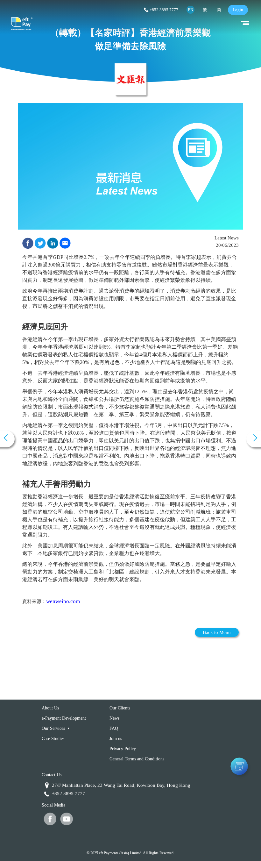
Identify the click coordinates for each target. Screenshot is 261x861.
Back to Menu (217, 632)
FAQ (113, 728)
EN (190, 9)
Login (238, 9)
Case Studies (53, 738)
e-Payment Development (64, 718)
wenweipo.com (63, 601)
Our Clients (119, 708)
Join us (115, 738)
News (114, 718)
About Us (50, 708)
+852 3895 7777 (164, 9)
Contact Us (51, 774)
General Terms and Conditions (136, 759)
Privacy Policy (122, 748)
